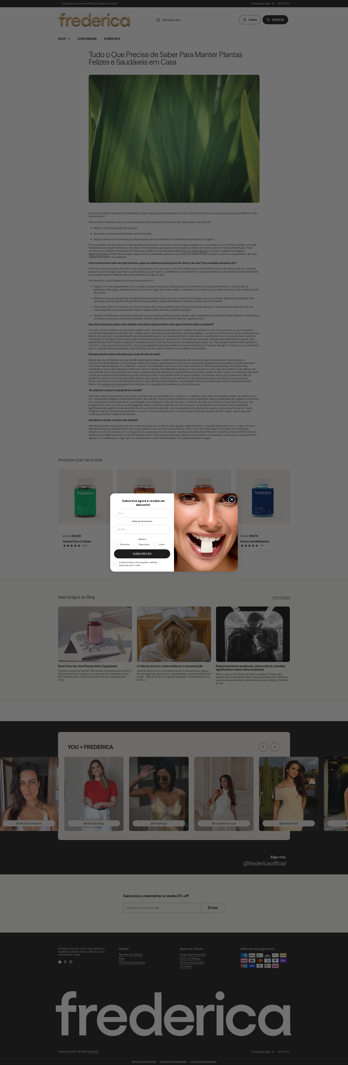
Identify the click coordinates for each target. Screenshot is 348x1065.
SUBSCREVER (142, 554)
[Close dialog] (232, 499)
